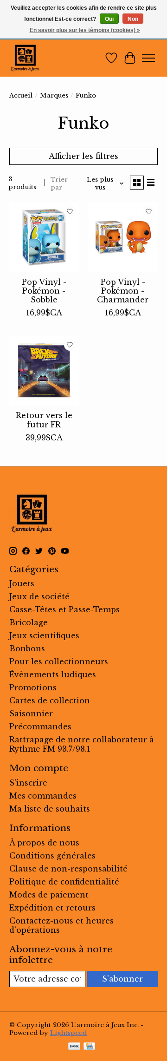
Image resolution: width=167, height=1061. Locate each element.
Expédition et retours (52, 907)
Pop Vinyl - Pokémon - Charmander (122, 290)
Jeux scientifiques (44, 635)
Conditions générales (52, 855)
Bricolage (28, 622)
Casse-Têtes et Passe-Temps (64, 609)
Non (133, 19)
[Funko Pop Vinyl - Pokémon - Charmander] (123, 237)
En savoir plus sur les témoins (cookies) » (85, 30)
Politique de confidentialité (64, 881)
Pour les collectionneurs (58, 661)
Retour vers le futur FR (44, 420)
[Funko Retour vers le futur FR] (44, 371)
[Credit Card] (89, 1047)
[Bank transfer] (74, 1047)
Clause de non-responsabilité (68, 868)
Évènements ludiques (52, 674)
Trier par (59, 183)
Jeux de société (39, 596)
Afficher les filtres (83, 156)
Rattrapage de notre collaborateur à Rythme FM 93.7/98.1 (81, 744)
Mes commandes (43, 795)
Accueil (20, 95)
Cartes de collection (49, 700)
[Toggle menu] (148, 58)
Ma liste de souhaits (49, 808)
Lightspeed (68, 1033)
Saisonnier (31, 713)
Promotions (33, 687)
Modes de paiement (49, 894)
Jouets (21, 583)
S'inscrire (28, 782)
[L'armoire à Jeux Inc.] (25, 58)
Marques (54, 95)
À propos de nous (44, 842)
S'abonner (122, 978)
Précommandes (40, 726)
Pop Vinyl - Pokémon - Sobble (44, 290)
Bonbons (27, 648)
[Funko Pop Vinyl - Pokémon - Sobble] (44, 237)
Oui (109, 19)
